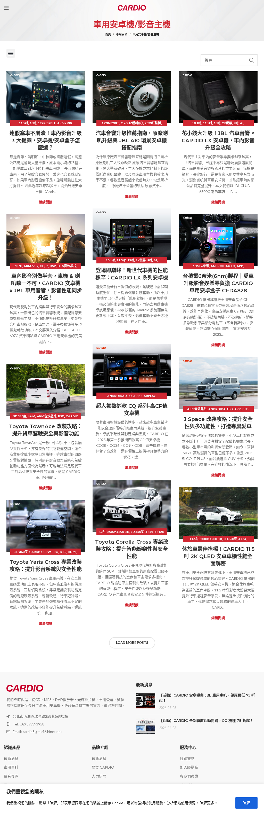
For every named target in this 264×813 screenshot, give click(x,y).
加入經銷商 (189, 767)
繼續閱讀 (45, 202)
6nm (196, 266)
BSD (245, 409)
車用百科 (121, 34)
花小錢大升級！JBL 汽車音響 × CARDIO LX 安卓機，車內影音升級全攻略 (218, 140)
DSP (53, 266)
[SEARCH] (252, 60)
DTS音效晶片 (66, 266)
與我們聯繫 (189, 776)
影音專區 (11, 776)
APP (240, 266)
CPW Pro (50, 552)
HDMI (72, 552)
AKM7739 (31, 266)
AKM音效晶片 (197, 409)
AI (241, 123)
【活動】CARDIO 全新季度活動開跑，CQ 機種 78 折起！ (206, 720)
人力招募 (99, 776)
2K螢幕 (227, 123)
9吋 (236, 123)
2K (127, 532)
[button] (10, 53)
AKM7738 (64, 123)
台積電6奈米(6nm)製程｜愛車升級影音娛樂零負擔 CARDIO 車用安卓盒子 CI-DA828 (218, 283)
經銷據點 (187, 758)
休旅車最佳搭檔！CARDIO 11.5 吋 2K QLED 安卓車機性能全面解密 (218, 556)
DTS (63, 552)
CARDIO (72, 416)
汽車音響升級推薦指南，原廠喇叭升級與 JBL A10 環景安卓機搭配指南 (132, 140)
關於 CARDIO (103, 767)
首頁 (108, 34)
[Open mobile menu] (6, 8)
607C (18, 266)
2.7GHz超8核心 (132, 123)
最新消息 (11, 758)
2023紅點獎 (153, 123)
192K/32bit (47, 123)
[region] (132, 798)
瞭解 (246, 803)
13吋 (33, 123)
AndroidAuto (223, 266)
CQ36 (44, 266)
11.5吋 (23, 123)
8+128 (159, 532)
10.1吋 (196, 123)
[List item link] (66, 724)
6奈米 (205, 266)
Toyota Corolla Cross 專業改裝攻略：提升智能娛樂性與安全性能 (131, 549)
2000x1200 (115, 532)
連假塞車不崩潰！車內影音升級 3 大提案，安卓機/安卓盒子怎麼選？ (46, 140)
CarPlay (148, 396)
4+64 (31, 416)
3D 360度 (19, 416)
